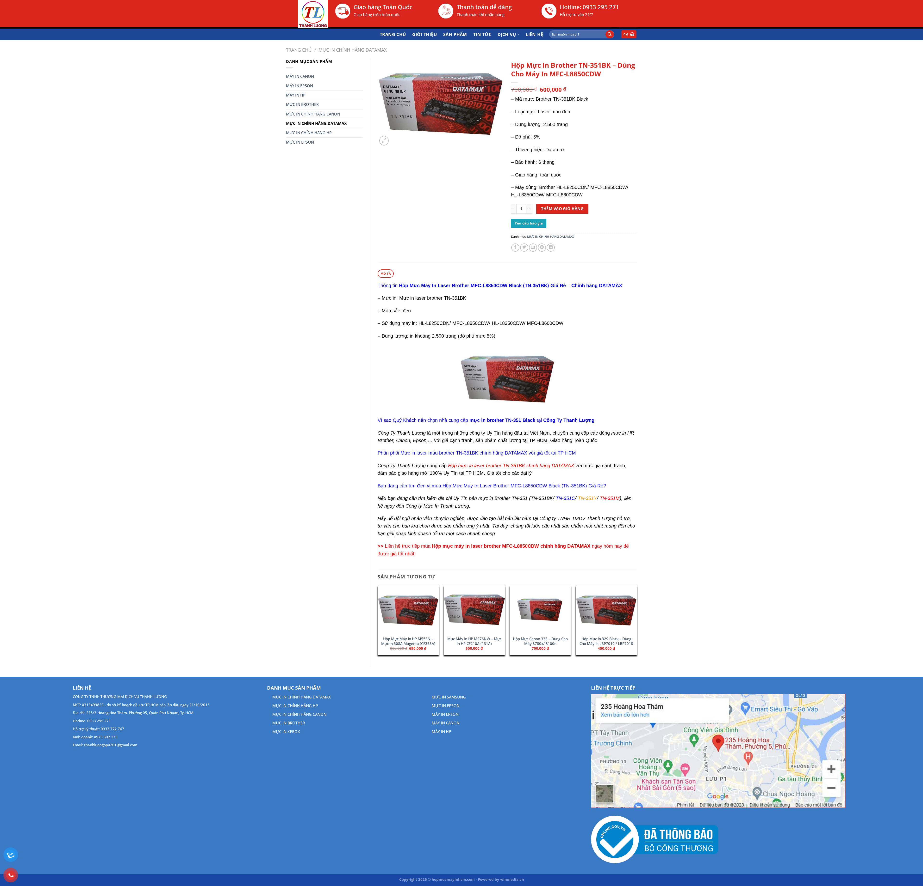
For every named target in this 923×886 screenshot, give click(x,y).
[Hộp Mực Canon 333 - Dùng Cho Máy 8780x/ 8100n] (540, 610)
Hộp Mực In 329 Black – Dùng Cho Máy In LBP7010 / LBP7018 (606, 641)
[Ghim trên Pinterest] (542, 247)
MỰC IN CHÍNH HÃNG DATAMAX (352, 50)
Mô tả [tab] (385, 273)
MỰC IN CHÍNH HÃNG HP (309, 132)
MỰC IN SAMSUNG (449, 697)
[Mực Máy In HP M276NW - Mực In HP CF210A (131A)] (474, 610)
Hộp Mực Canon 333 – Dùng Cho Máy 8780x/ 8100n (540, 641)
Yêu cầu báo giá (529, 223)
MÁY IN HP (296, 95)
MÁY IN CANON (300, 76)
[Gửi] (609, 34)
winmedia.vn (512, 879)
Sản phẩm (455, 34)
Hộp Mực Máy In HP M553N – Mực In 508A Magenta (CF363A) (408, 641)
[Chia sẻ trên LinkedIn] (551, 247)
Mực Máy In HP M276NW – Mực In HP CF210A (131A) (474, 641)
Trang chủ (393, 34)
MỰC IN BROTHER (302, 104)
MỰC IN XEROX (286, 731)
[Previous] (377, 622)
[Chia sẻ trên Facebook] (515, 247)
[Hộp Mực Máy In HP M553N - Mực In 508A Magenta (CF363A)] (408, 610)
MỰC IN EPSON (300, 142)
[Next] (636, 622)
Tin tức (482, 34)
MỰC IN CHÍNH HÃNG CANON (313, 114)
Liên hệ (534, 34)
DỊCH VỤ (507, 34)
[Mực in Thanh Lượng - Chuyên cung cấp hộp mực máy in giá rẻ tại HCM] (307, 14)
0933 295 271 (601, 7)
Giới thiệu (424, 34)
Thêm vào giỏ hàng (562, 208)
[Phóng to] (384, 141)
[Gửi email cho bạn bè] (533, 247)
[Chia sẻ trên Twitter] (524, 247)
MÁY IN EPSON (299, 85)
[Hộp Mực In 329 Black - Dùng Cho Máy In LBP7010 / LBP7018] (606, 610)
